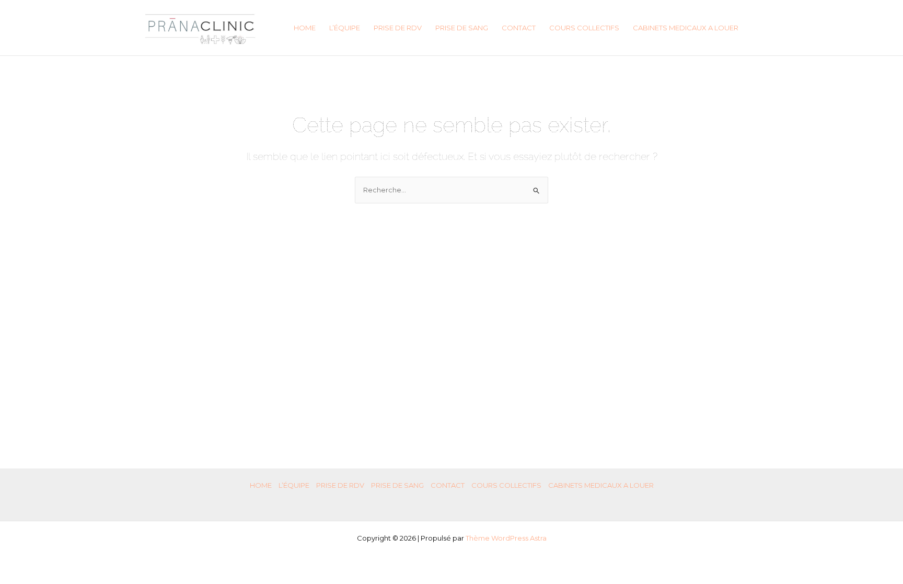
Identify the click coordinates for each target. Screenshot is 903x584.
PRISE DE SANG (461, 28)
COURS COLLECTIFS (584, 28)
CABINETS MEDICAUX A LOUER (685, 28)
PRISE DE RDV (398, 28)
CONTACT (519, 28)
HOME (305, 28)
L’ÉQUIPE (344, 28)
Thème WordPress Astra (506, 538)
